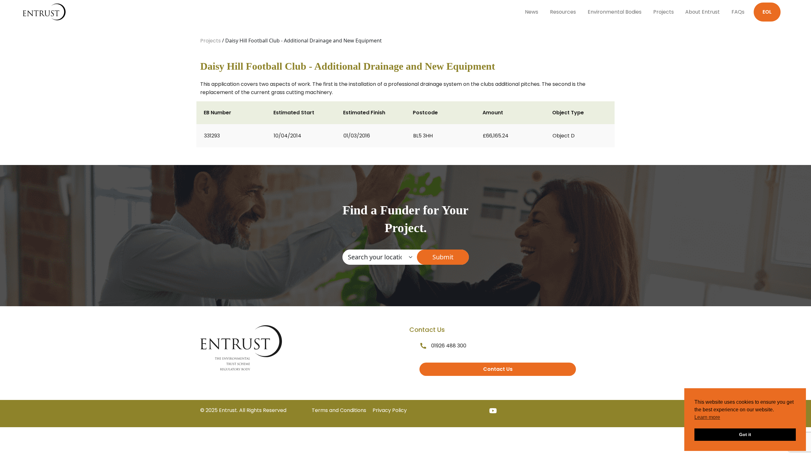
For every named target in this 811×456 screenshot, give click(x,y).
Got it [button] (745, 434)
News (531, 12)
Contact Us (498, 369)
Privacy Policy (390, 410)
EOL (767, 12)
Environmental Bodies (615, 12)
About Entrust (702, 12)
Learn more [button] (707, 417)
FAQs (737, 12)
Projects (663, 12)
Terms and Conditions (339, 410)
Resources (563, 12)
